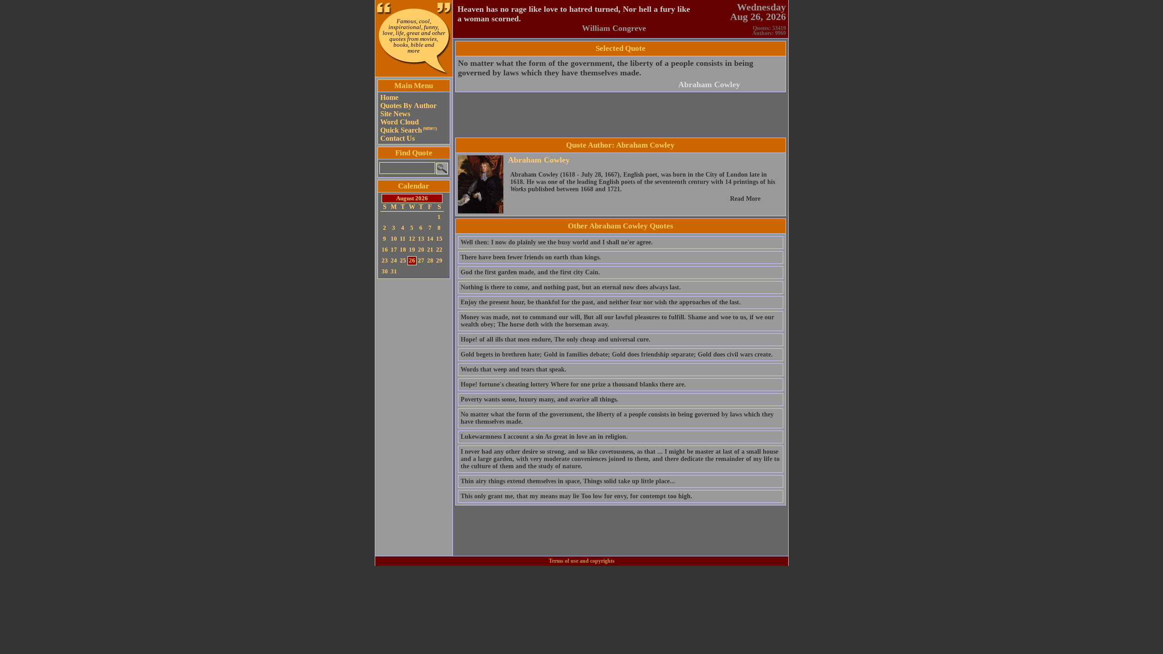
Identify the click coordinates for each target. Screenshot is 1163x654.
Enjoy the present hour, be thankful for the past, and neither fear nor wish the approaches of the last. (601, 302)
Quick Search (408, 130)
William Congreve (614, 28)
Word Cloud (399, 122)
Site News (395, 114)
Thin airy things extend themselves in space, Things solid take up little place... (568, 481)
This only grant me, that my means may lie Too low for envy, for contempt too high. (576, 496)
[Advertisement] (414, 417)
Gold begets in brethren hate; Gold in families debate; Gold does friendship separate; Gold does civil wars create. (617, 354)
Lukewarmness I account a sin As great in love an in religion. (544, 436)
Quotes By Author (408, 105)
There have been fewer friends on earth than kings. (531, 257)
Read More (745, 198)
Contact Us (397, 138)
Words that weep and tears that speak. (514, 369)
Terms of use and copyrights (582, 561)
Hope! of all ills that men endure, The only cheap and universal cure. (556, 339)
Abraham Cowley (709, 84)
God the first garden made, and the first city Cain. (530, 272)
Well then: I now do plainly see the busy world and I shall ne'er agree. (557, 242)
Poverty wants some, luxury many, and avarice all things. (539, 399)
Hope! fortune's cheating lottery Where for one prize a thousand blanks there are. (573, 384)
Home (389, 97)
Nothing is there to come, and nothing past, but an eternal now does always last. (571, 287)
